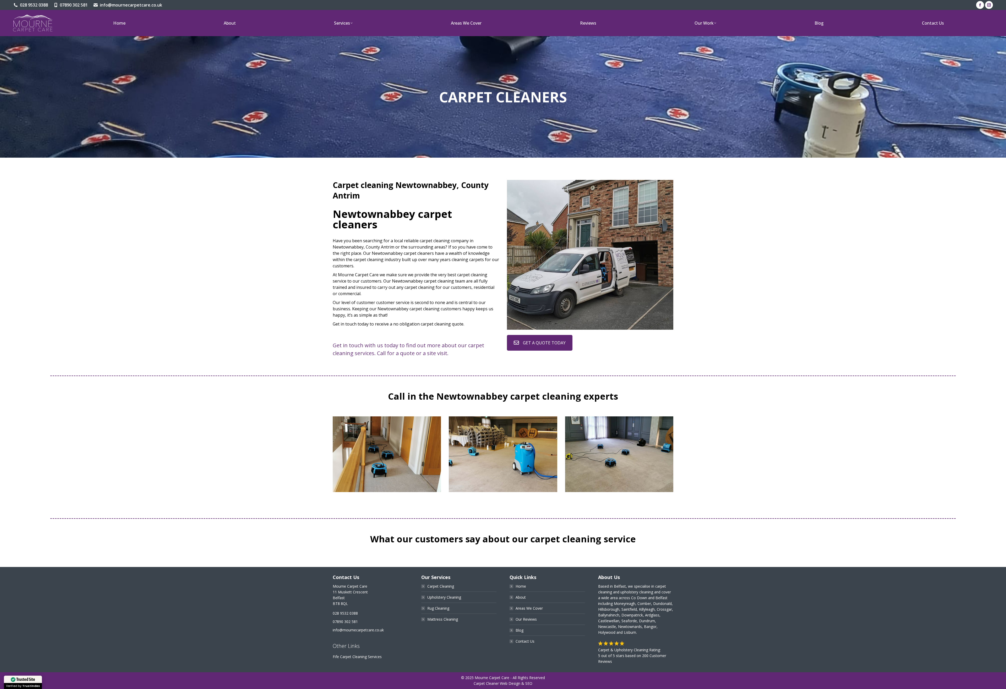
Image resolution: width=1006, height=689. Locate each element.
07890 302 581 (74, 5)
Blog (519, 630)
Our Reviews (526, 619)
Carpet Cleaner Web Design (497, 683)
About (521, 597)
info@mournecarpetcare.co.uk (131, 5)
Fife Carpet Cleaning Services (357, 656)
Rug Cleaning (438, 608)
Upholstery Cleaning (444, 597)
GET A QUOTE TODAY (544, 343)
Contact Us (525, 641)
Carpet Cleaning (440, 586)
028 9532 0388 (34, 5)
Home (521, 586)
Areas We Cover (529, 608)
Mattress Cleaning (442, 619)
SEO (528, 683)
